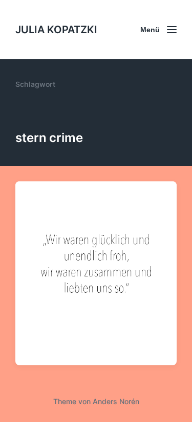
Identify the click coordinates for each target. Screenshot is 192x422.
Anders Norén (116, 401)
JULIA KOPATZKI (56, 30)
